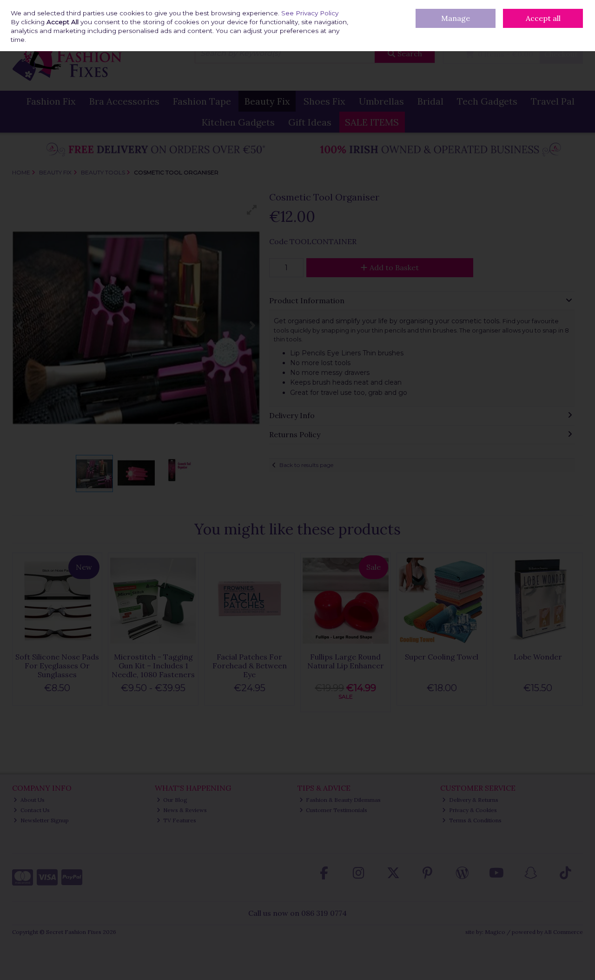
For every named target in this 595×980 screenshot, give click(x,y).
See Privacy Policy (309, 13)
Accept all (543, 18)
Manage (455, 18)
